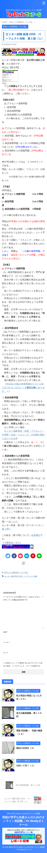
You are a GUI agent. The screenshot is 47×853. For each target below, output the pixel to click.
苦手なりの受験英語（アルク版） (16, 572)
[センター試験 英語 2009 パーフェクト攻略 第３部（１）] (26, 555)
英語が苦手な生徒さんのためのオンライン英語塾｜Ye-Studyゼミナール (23, 821)
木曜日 (36, 535)
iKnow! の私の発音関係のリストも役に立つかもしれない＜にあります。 (23, 388)
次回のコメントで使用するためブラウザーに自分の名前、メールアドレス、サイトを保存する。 (22, 664)
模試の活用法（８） (25, 748)
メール (6, 642)
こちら (14, 521)
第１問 (5, 529)
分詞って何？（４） (25, 765)
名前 (5, 632)
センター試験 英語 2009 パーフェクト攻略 (21, 576)
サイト (5, 653)
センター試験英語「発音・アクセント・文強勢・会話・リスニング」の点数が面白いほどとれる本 (23, 435)
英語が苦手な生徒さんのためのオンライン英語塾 (23, 813)
